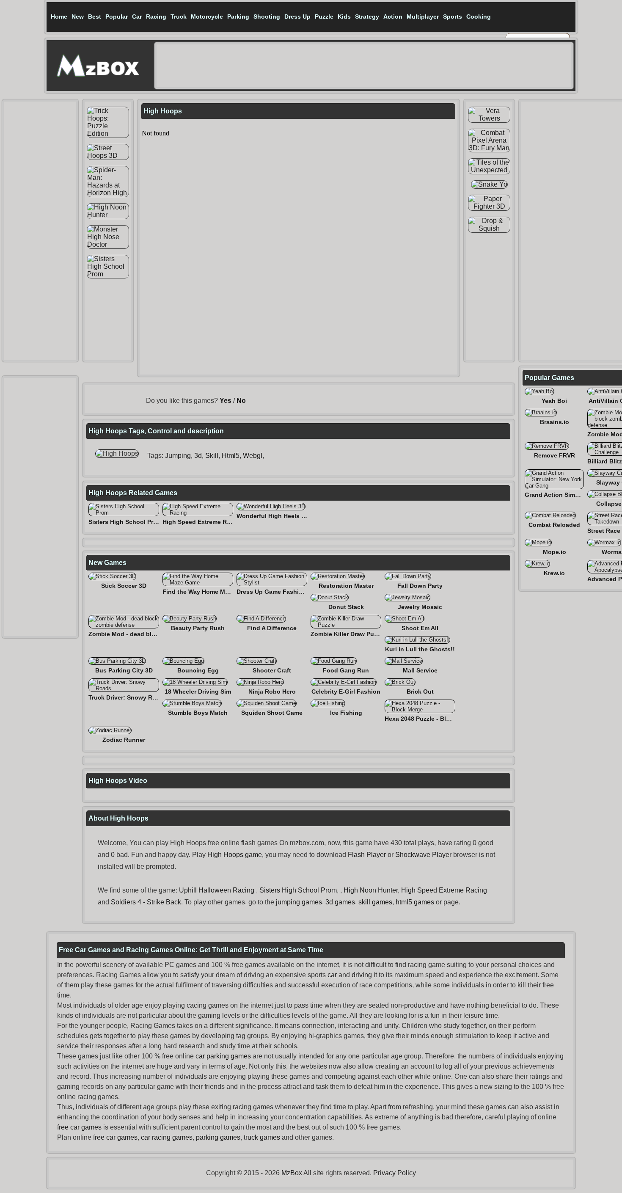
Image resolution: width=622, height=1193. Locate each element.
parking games (218, 1137)
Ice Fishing (346, 712)
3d (198, 455)
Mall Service (420, 670)
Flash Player (367, 854)
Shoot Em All (420, 628)
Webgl (252, 455)
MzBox (291, 1172)
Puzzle (324, 16)
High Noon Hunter (371, 890)
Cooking (478, 16)
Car (137, 16)
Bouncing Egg (198, 670)
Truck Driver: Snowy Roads (127, 697)
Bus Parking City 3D (124, 670)
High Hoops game (234, 854)
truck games (262, 1137)
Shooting (266, 16)
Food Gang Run (346, 670)
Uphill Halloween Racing (216, 890)
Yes (225, 400)
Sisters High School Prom (125, 521)
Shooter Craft (272, 670)
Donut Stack (346, 606)
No (241, 400)
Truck (179, 16)
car (332, 974)
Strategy (367, 16)
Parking (238, 16)
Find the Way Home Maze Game (207, 591)
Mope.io (554, 551)
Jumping (178, 455)
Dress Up (297, 16)
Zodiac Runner (123, 739)
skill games (375, 902)
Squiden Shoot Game (272, 712)
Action (392, 16)
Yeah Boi (554, 400)
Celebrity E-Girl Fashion (345, 691)
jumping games (299, 902)
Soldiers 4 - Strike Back (146, 902)
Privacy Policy (394, 1172)
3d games (340, 902)
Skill (211, 455)
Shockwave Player (423, 854)
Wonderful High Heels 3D (273, 515)
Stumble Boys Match (198, 712)
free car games (79, 1127)
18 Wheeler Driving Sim (198, 691)
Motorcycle (207, 16)
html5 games (415, 902)
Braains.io (554, 422)
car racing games (167, 1137)
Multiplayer (423, 16)
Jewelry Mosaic (420, 606)
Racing (156, 16)
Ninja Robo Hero (272, 691)
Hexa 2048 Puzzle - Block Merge (430, 718)
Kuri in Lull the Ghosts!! (420, 649)
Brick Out (420, 691)
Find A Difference (272, 628)
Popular (116, 16)
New (78, 16)
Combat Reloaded (554, 524)
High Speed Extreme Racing (202, 521)
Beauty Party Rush (198, 628)
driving (362, 974)
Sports (452, 16)
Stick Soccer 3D (123, 585)
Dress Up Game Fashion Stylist (281, 591)
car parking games (223, 1056)
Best (94, 16)
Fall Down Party (420, 585)
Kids (344, 16)
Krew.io (554, 573)
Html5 (230, 455)
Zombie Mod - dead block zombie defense (148, 634)
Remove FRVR (554, 455)
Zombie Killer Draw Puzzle (348, 634)
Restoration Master (346, 585)
